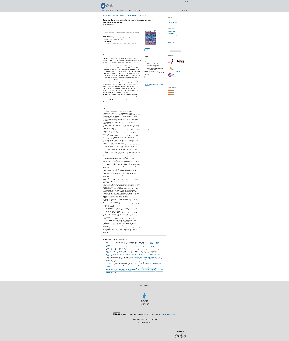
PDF (148, 49)
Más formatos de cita (150, 77)
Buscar (185, 10)
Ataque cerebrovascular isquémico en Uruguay (118, 254)
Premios (122, 10)
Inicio (104, 15)
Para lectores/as (171, 31)
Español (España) (172, 22)
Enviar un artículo (175, 51)
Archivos (109, 15)
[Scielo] (171, 65)
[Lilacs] (178, 72)
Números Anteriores (111, 10)
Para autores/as (171, 33)
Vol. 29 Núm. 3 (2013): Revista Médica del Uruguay (124, 15)
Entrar (186, 1)
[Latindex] (180, 65)
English (170, 20)
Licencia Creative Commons (169, 314)
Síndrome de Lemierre (136, 247)
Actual (102, 10)
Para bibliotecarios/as (173, 36)
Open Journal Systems (173, 42)
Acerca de (136, 10)
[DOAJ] (171, 72)
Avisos (129, 10)
